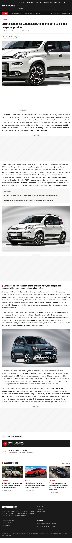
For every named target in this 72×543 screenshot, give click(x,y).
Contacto (40, 509)
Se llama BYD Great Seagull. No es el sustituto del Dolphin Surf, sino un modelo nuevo (12, 485)
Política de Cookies (7, 523)
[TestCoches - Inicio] (8, 5)
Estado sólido (54, 13)
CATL (45, 13)
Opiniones (57, 3)
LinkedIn (58, 527)
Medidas (38, 3)
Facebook (40, 527)
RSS (54, 527)
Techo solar (28, 13)
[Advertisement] (40, 100)
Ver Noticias (65, 463)
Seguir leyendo (11, 463)
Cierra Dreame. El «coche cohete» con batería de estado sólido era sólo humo (35, 485)
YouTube (48, 527)
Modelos (30, 3)
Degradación (66, 13)
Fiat (4, 436)
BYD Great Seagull (16, 13)
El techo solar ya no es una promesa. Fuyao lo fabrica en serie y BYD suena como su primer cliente (58, 486)
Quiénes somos (41, 511)
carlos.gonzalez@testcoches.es (46, 523)
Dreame (37, 13)
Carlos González (9, 31)
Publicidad (40, 506)
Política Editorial (6, 525)
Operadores (48, 3)
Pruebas (21, 8)
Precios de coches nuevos (15, 436)
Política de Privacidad (8, 520)
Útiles (66, 3)
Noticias (22, 3)
